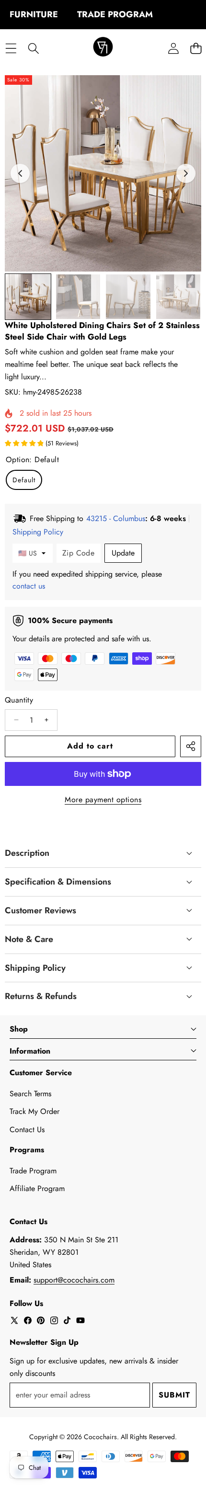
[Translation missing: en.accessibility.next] (185, 173)
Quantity (19, 699)
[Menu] (11, 48)
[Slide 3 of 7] (128, 296)
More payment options (103, 799)
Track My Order (34, 1111)
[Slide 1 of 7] (28, 296)
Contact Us (27, 1129)
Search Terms (30, 1093)
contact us (28, 585)
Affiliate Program (37, 1188)
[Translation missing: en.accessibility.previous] (20, 173)
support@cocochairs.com (74, 1279)
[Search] (33, 48)
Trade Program (33, 1170)
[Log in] (173, 48)
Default (23, 480)
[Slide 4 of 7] (178, 296)
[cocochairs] (103, 48)
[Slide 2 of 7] (78, 296)
